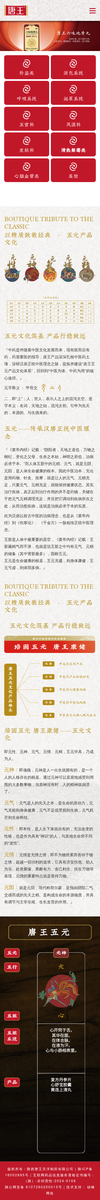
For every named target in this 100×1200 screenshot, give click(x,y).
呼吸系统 (27, 98)
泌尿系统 (73, 98)
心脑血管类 (26, 176)
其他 (73, 176)
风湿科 (73, 124)
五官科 (26, 124)
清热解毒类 (73, 150)
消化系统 (73, 72)
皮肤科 (26, 150)
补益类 (26, 72)
